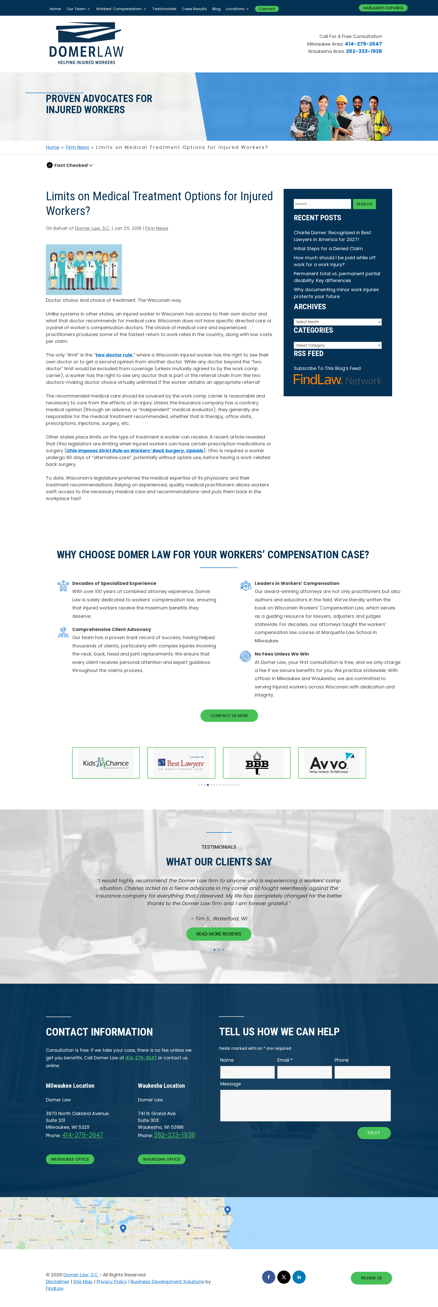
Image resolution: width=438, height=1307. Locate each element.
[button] (91, 165)
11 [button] (229, 785)
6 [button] (214, 785)
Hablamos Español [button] (383, 8)
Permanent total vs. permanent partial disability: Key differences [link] (337, 277)
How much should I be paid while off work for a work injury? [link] (335, 261)
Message (230, 1084)
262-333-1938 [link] (364, 51)
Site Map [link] (83, 1281)
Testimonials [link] (164, 8)
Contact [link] (267, 8)
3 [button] (205, 785)
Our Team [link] (76, 8)
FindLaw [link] (55, 1288)
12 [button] (232, 785)
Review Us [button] (371, 1278)
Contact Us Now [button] (229, 716)
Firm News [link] (156, 228)
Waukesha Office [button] (161, 1159)
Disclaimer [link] (57, 1281)
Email (285, 1060)
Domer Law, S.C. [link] (92, 228)
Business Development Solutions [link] (167, 1281)
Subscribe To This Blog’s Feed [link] (327, 368)
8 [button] (220, 785)
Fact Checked (71, 165)
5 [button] (211, 785)
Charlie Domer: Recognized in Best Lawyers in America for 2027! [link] (332, 236)
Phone (342, 1060)
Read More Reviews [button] (218, 934)
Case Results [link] (194, 8)
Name (227, 1060)
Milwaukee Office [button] (70, 1159)
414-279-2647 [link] (363, 43)
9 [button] (223, 785)
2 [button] (202, 785)
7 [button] (217, 785)
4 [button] (208, 785)
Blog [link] (216, 8)
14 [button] (238, 785)
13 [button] (235, 785)
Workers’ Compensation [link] (119, 8)
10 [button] (226, 785)
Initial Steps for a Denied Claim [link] (328, 248)
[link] (86, 71)
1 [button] (199, 785)
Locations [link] (235, 8)
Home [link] (55, 8)
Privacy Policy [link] (112, 1281)
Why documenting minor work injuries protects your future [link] (336, 293)
